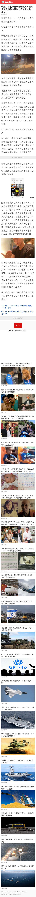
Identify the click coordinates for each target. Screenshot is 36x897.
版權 (19, 894)
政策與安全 (9, 894)
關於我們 (3, 894)
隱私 (16, 894)
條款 (14, 894)
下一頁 (18, 325)
